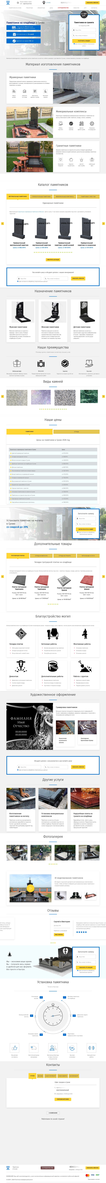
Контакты (94, 7)
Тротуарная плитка (18, 555)
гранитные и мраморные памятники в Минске (31, 211)
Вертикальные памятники (18, 196)
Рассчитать (26, 934)
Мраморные (41, 7)
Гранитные (29, 7)
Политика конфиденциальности (24, 1179)
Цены (51, 7)
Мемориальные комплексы (65, 196)
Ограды (76, 431)
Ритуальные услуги (88, 555)
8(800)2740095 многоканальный (62, 1089)
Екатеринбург (74, 1076)
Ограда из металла (41, 555)
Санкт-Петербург (50, 1076)
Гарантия (76, 7)
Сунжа (32, 1076)
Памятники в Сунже (15, 7)
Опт (85, 7)
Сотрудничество (63, 7)
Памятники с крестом (88, 196)
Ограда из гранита (65, 555)
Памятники (29, 431)
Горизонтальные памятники (41, 196)
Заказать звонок (92, 2)
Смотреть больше (53, 259)
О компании (53, 1113)
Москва (40, 1076)
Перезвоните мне (63, 1099)
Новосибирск (62, 1076)
